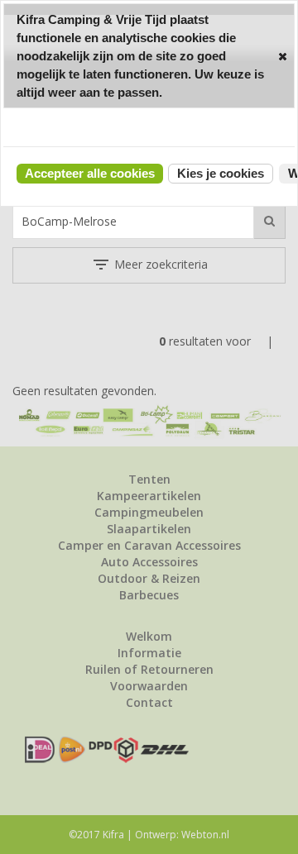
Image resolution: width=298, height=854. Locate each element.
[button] (282, 55)
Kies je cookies (220, 173)
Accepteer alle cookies (90, 173)
